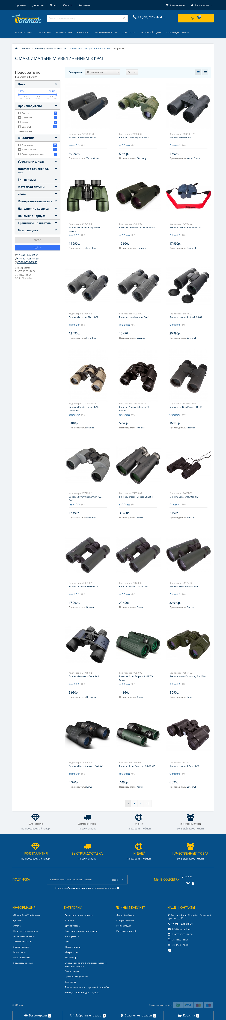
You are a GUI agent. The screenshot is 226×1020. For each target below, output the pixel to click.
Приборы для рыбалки (76, 976)
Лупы (67, 941)
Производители (21, 957)
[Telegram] (170, 950)
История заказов (125, 920)
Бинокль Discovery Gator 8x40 (84, 676)
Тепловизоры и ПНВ (105, 32)
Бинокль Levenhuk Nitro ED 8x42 (186, 317)
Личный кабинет (125, 915)
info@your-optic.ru (181, 929)
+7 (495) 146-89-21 (27, 254)
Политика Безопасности (25, 931)
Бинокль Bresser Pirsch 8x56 (184, 586)
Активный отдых (151, 32)
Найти (37, 247)
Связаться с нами (22, 941)
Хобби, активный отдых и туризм (82, 992)
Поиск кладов (72, 971)
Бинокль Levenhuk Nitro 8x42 (134, 317)
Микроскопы (64, 32)
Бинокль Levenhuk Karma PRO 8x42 (137, 227)
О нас (53, 5)
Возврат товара (21, 946)
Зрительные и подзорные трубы (81, 931)
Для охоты (129, 32)
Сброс (37, 240)
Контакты (84, 5)
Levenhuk (91, 248)
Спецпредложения (177, 32)
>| (147, 803)
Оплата (67, 5)
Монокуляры (71, 957)
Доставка (38, 5)
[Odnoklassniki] (192, 882)
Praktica (90, 427)
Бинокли (82, 32)
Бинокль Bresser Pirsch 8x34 (83, 586)
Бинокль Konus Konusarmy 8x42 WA (188, 676)
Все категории (23, 32)
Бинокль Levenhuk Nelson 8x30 (185, 227)
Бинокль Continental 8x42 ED (83, 137)
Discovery (141, 158)
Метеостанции (73, 946)
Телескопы (44, 32)
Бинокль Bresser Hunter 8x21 (184, 496)
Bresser (140, 517)
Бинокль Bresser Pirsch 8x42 (133, 586)
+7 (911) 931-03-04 (182, 923)
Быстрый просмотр (88, 103)
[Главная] (16, 48)
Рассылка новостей (126, 931)
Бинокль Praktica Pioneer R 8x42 (186, 406)
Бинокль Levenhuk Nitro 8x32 (83, 317)
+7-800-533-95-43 (27, 262)
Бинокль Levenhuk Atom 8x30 (184, 766)
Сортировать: (76, 72)
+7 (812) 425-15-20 (27, 258)
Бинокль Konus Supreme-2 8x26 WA (137, 766)
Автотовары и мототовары (79, 915)
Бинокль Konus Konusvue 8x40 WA (86, 766)
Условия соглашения (24, 936)
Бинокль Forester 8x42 (181, 137)
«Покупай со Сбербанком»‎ (26, 915)
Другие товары (72, 925)
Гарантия (20, 5)
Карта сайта (19, 952)
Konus (140, 696)
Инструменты (72, 936)
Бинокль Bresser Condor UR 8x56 (136, 496)
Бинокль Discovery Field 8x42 (134, 137)
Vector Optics (92, 158)
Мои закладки (123, 925)
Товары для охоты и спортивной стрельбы (87, 987)
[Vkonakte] (187, 882)
